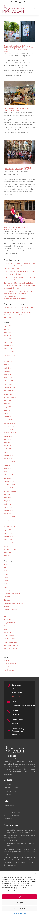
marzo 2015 (8, 533)
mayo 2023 (7, 446)
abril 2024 (7, 410)
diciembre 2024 (9, 387)
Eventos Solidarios (26, 53)
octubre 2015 (8, 523)
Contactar (8, 819)
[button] (36, 873)
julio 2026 (7, 329)
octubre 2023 (8, 429)
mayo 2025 (7, 371)
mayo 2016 (7, 501)
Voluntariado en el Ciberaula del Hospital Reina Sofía (16, 110)
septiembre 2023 (10, 433)
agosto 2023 (8, 436)
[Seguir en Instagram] (20, 1)
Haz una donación (11, 788)
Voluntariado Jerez (10, 649)
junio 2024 (7, 404)
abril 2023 (7, 449)
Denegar (20, 903)
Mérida (6, 616)
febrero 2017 (8, 475)
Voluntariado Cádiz (10, 642)
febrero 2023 (8, 455)
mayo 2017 (7, 465)
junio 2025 (7, 368)
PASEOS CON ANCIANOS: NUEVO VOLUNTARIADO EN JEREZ (16, 228)
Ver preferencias (19, 908)
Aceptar (19, 897)
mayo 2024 (7, 407)
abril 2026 (7, 339)
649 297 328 (16, 735)
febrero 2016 (8, 510)
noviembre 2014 (9, 543)
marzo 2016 (8, 507)
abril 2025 (7, 374)
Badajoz (6, 571)
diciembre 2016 (9, 481)
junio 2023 (7, 442)
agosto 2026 (8, 326)
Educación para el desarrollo (14, 603)
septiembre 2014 (10, 549)
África (6, 564)
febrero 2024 (8, 417)
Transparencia (9, 809)
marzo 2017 (8, 472)
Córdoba (17, 172)
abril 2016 (7, 504)
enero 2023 (8, 459)
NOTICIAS (7, 56)
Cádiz (6, 581)
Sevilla (6, 626)
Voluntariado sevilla (11, 652)
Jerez (5, 613)
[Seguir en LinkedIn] (24, 1)
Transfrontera (9, 636)
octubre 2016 (8, 488)
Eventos (16, 53)
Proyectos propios (27, 113)
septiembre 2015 (10, 527)
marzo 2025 (8, 378)
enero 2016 (8, 514)
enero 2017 (8, 478)
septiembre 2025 (10, 362)
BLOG (6, 574)
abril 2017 (7, 468)
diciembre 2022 (9, 462)
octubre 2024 (8, 394)
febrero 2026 (8, 345)
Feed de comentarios (11, 667)
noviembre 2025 (9, 355)
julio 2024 (7, 400)
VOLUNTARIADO (9, 115)
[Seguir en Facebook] (11, 1)
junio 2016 (7, 497)
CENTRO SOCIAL (9, 590)
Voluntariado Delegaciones (20, 56)
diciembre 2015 (9, 517)
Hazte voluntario (10, 791)
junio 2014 (7, 556)
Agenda (6, 568)
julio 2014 (7, 553)
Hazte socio (8, 794)
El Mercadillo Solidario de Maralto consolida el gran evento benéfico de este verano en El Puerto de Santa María (18, 48)
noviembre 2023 (9, 426)
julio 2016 (7, 494)
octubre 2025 (8, 358)
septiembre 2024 (10, 397)
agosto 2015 (8, 530)
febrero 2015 (8, 536)
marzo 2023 (8, 452)
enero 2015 (8, 540)
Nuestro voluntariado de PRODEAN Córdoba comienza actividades (18, 169)
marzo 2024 (8, 413)
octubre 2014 (8, 546)
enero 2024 (8, 420)
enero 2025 (8, 384)
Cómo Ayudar (9, 784)
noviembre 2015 (9, 520)
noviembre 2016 (9, 485)
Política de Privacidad (19, 913)
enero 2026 (8, 349)
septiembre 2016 (10, 491)
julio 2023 (7, 439)
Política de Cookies (11, 815)
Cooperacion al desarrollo (13, 593)
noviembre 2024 (9, 391)
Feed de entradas (10, 664)
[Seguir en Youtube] (16, 1)
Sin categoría (26, 231)
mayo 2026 (7, 336)
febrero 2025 (8, 381)
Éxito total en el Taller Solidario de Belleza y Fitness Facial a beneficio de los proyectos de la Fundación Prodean (19, 285)
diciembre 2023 (9, 423)
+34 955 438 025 (17, 714)
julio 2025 (7, 365)
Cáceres (6, 577)
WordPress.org (9, 670)
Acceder (7, 660)
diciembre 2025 (9, 352)
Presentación (9, 805)
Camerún (7, 587)
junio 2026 (7, 332)
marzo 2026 (8, 342)
